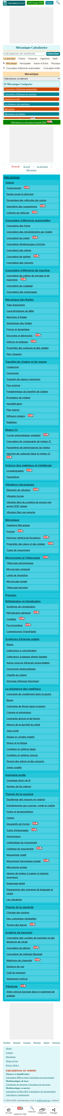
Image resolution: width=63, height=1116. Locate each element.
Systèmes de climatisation (20, 606)
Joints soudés (14, 767)
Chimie (49, 3)
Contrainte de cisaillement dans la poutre (28, 694)
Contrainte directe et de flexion (23, 718)
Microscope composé (18, 569)
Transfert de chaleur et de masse (26, 361)
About (9, 1048)
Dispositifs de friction (18, 824)
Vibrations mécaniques (19, 484)
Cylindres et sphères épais (21, 749)
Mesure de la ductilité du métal (23, 724)
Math (55, 58)
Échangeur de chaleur (18, 397)
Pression (10, 595)
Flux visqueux (14, 354)
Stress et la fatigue (16, 743)
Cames (10, 817)
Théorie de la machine (19, 794)
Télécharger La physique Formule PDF (29, 122)
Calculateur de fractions (17, 1084)
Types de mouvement (18, 550)
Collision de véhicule (17, 212)
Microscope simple (16, 581)
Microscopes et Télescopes (22, 557)
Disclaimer (11, 1057)
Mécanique (11, 63)
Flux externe (13, 385)
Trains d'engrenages (17, 830)
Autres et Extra (41, 63)
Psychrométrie (14, 625)
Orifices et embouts (17, 342)
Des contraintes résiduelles (21, 918)
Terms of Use (12, 1061)
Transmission (13, 188)
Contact (9, 1053)
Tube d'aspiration (15, 305)
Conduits (11, 619)
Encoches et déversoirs (19, 335)
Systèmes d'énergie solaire (22, 639)
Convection (12, 373)
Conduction (12, 367)
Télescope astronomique (19, 563)
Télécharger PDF (35, 3)
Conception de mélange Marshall (24, 954)
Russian (37, 1042)
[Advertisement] (31, 25)
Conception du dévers (18, 948)
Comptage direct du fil (18, 780)
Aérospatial (25, 63)
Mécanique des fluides (15, 114)
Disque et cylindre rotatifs (20, 737)
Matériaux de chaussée (19, 960)
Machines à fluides (16, 317)
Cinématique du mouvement (21, 842)
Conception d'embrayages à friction (25, 244)
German (27, 1042)
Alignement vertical (16, 978)
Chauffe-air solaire (16, 675)
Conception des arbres (18, 250)
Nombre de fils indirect (18, 786)
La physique (9, 58)
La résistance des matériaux (17, 104)
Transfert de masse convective (23, 379)
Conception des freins (18, 225)
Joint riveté (12, 730)
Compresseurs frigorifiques (21, 631)
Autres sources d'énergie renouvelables (28, 662)
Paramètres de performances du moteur (28, 447)
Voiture (9, 182)
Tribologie (11, 986)
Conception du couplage (19, 286)
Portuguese (57, 1042)
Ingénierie (45, 58)
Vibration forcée (15, 496)
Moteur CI (11, 429)
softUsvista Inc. (44, 1100)
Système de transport (18, 932)
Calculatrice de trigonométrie (42, 1091)
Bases (9, 644)
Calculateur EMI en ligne (17, 1077)
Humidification (14, 403)
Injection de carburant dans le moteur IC (28, 453)
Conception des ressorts (19, 262)
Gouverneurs (13, 836)
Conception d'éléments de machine (20, 94)
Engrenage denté (15, 883)
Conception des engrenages (21, 292)
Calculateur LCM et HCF (17, 1091)
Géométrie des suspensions (21, 206)
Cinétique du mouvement (20, 848)
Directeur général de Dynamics (23, 537)
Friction (10, 531)
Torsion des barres (16, 925)
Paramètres (12, 477)
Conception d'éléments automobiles (23, 68)
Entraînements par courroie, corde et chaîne (30, 805)
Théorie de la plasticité (19, 907)
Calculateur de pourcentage (41, 1077)
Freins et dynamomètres (19, 811)
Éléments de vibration (18, 490)
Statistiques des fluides (19, 323)
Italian (46, 1042)
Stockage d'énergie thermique (22, 681)
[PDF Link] (27, 188)
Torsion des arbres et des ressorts (25, 761)
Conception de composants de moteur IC (28, 441)
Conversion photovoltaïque (21, 669)
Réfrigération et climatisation (23, 601)
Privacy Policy (12, 1065)
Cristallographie (15, 471)
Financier (32, 58)
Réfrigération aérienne (18, 613)
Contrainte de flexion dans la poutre (25, 706)
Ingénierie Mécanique (18, 525)
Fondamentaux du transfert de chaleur (27, 391)
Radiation (11, 422)
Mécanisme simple (16, 867)
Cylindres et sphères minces (22, 755)
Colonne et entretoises (18, 712)
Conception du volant (17, 238)
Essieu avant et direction (20, 194)
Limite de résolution (17, 575)
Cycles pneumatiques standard (23, 435)
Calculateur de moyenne (39, 1084)
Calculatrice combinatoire (17, 1095)
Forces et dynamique (17, 329)
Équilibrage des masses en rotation (25, 799)
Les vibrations (14, 899)
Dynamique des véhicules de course (26, 200)
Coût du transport (15, 972)
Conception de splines (18, 256)
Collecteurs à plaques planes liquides (26, 656)
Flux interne (12, 410)
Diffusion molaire (15, 416)
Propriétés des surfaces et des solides (27, 348)
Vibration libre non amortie (20, 512)
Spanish (16, 1042)
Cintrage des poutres (17, 912)
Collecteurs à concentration (21, 650)
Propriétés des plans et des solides (25, 544)
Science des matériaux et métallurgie (28, 465)
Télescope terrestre (17, 587)
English (6, 1042)
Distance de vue (15, 966)
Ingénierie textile (12, 99)
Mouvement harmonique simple (23, 861)
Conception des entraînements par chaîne (29, 232)
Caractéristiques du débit (20, 311)
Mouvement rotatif (16, 855)
